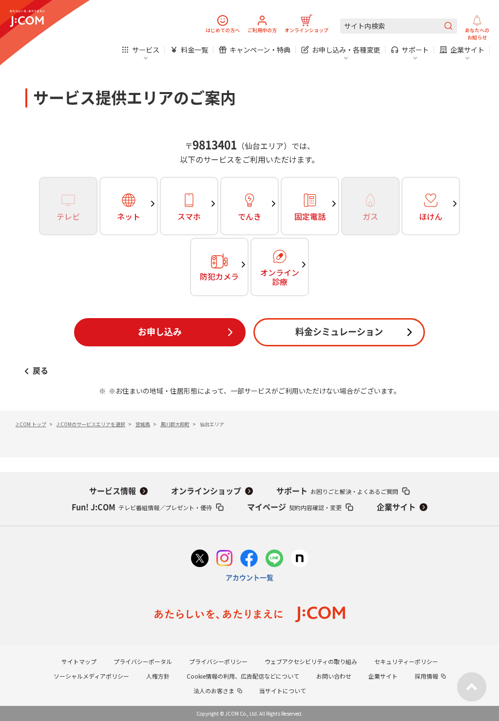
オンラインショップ (306, 30)
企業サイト (396, 507)
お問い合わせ (333, 676)
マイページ (294, 507)
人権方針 (158, 676)
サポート (337, 491)
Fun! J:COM (142, 507)
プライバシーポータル (143, 661)
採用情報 (426, 676)
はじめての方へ (223, 30)
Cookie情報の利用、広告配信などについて (243, 676)
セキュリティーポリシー (406, 661)
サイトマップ (78, 661)
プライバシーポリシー (218, 661)
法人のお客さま (213, 690)
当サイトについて (282, 690)
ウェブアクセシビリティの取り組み (311, 661)
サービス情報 (112, 491)
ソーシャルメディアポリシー (91, 676)
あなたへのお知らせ (477, 33)
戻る (40, 371)
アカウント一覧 (249, 577)
